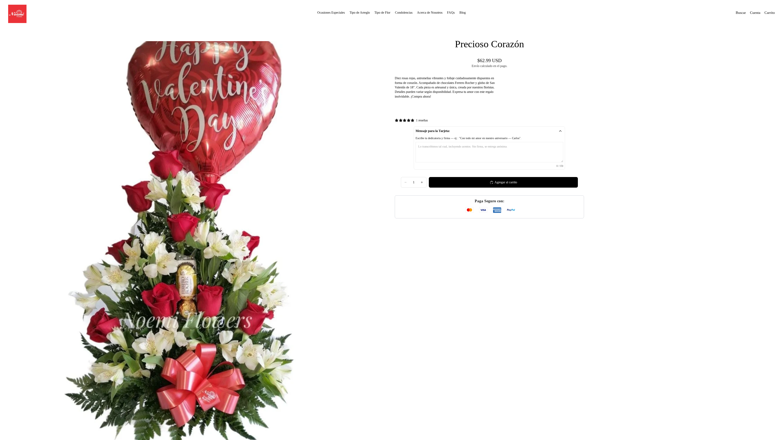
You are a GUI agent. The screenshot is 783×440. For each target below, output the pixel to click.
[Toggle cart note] (560, 131)
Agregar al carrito (505, 182)
